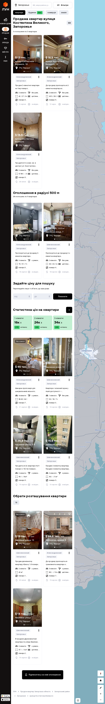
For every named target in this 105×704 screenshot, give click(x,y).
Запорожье (21, 81)
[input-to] (42, 296)
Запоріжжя (21, 696)
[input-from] (22, 296)
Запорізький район (62, 691)
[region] (89, 352)
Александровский (23, 77)
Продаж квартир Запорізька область (35, 691)
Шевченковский (53, 245)
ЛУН (15, 691)
